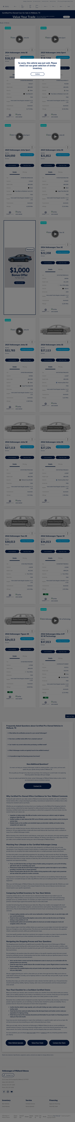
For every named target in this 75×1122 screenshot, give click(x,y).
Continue (37, 74)
